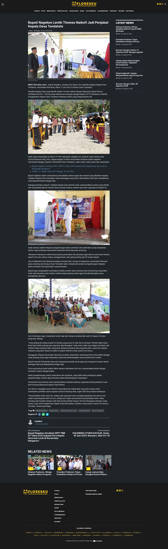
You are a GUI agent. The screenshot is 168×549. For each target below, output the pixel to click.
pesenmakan (129, 535)
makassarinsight (82, 532)
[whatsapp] (43, 414)
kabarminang (58, 532)
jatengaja (106, 535)
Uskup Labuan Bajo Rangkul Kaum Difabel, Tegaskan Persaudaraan (128, 63)
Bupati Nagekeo (41, 410)
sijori (36, 535)
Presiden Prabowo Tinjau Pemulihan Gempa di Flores (127, 40)
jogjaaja (47, 532)
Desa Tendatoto (97, 410)
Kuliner (121, 11)
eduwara (96, 535)
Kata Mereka (91, 11)
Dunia (82, 11)
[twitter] (47, 414)
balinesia (136, 532)
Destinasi (129, 11)
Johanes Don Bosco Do (69, 410)
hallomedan (107, 532)
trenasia (29, 532)
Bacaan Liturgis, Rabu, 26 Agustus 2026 (127, 85)
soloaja (117, 532)
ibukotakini (66, 535)
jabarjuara (76, 535)
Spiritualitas (62, 11)
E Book (37, 11)
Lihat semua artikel (41, 424)
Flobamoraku (103, 11)
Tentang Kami (90, 490)
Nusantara (73, 11)
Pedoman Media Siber (93, 494)
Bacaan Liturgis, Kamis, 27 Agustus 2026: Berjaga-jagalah (129, 51)
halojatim (44, 535)
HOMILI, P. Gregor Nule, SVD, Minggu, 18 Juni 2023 (53, 171)
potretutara (95, 532)
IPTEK (43, 11)
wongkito (38, 532)
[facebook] (39, 414)
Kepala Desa (53, 410)
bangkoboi (87, 535)
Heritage (113, 11)
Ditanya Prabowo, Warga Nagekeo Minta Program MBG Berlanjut (129, 29)
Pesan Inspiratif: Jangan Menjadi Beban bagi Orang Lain (129, 74)
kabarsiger (69, 532)
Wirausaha (51, 11)
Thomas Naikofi (84, 410)
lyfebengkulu (117, 535)
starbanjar (126, 532)
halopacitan (54, 535)
